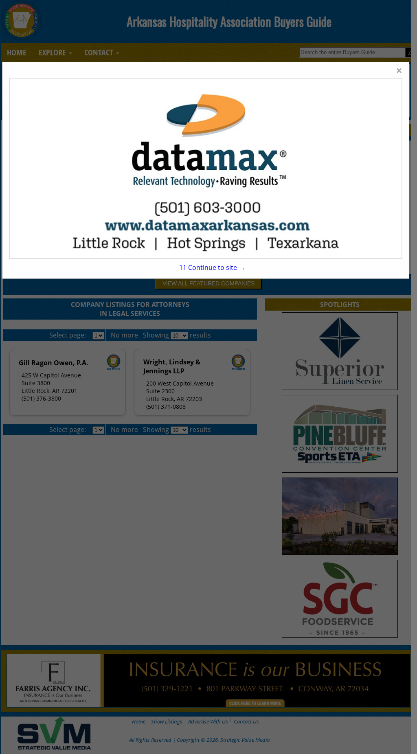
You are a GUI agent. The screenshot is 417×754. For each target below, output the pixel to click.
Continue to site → (212, 267)
